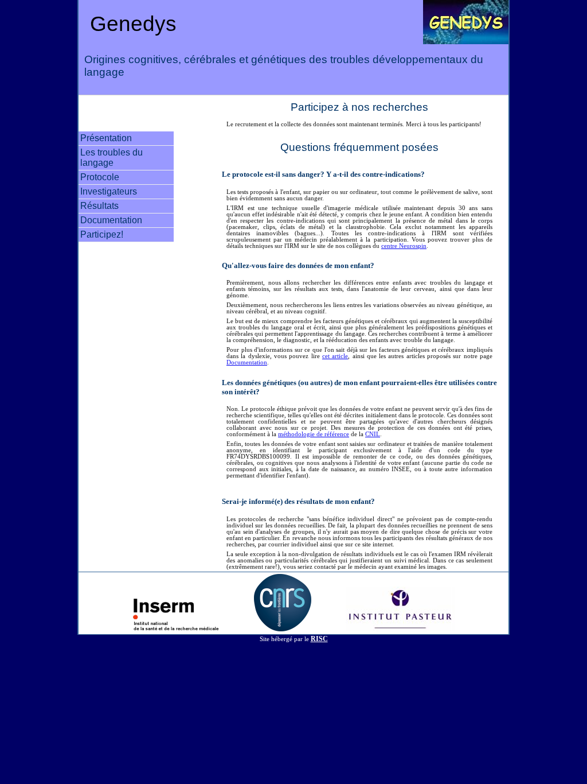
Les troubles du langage (111, 158)
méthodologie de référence (313, 434)
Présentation (106, 138)
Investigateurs (108, 191)
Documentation (111, 220)
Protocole (99, 177)
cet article (335, 356)
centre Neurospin (403, 246)
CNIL (372, 434)
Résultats (99, 206)
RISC (319, 639)
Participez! (101, 234)
